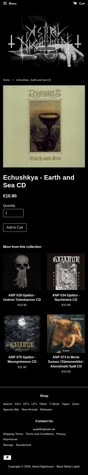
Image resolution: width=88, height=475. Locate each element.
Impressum (10, 439)
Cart (81, 3)
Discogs (8, 444)
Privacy (61, 433)
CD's (18, 404)
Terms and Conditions (40, 433)
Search (7, 404)
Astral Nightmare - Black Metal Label (55, 466)
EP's (26, 404)
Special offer (11, 409)
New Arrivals (30, 409)
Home (6, 80)
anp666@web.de (44, 429)
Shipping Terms (13, 433)
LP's (34, 404)
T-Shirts (54, 404)
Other (43, 404)
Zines (75, 404)
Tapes (66, 404)
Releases (46, 409)
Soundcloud (23, 444)
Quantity (9, 205)
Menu (12, 3)
